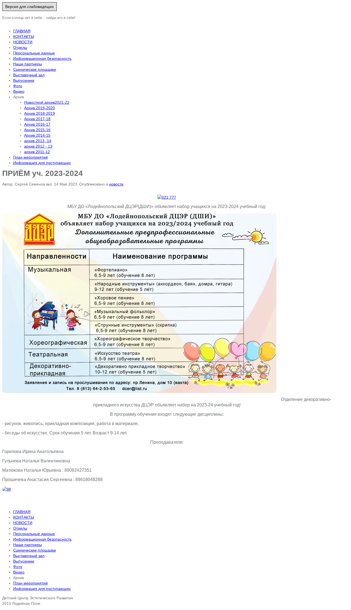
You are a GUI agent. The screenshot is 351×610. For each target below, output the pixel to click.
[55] (139, 303)
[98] (6, 489)
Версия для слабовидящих (29, 6)
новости (116, 184)
